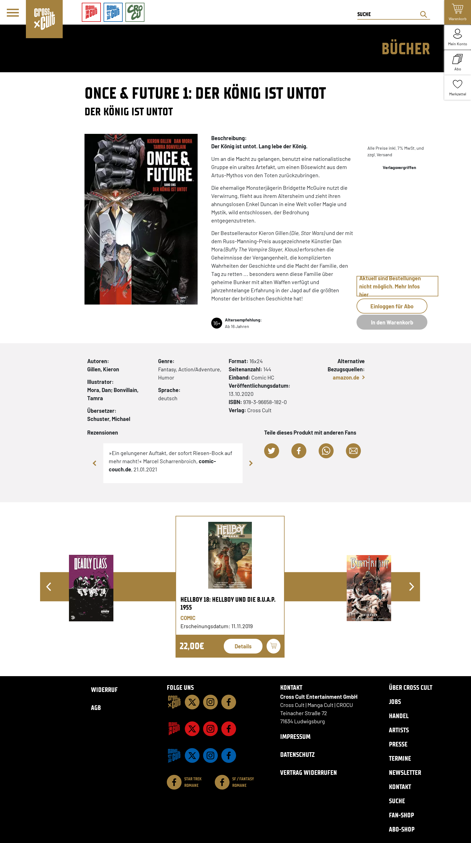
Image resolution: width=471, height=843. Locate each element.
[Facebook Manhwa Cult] (228, 755)
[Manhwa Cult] (174, 755)
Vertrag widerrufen (308, 772)
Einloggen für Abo (391, 306)
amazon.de (346, 377)
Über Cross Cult (410, 687)
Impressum (295, 736)
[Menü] (13, 12)
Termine (400, 758)
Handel (399, 716)
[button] (271, 450)
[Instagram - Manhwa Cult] (210, 755)
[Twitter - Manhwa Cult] (192, 755)
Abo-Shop (402, 829)
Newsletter (405, 772)
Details (243, 646)
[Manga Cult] (174, 728)
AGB (96, 708)
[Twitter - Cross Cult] (192, 702)
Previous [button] (95, 463)
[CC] (174, 702)
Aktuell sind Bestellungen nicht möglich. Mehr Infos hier (390, 286)
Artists (399, 730)
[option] (230, 587)
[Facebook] (228, 702)
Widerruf (104, 690)
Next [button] (250, 463)
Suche (397, 801)
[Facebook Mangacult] (228, 728)
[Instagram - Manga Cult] (210, 728)
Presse (398, 744)
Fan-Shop (401, 815)
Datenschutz (297, 754)
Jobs (395, 702)
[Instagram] (210, 702)
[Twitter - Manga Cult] (192, 728)
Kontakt (400, 787)
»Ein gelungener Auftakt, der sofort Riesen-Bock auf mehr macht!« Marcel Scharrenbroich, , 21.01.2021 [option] (170, 461)
